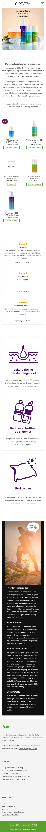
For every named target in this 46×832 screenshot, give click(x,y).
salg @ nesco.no (22, 779)
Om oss (4, 803)
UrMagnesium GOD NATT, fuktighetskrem (11, 214)
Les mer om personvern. (28, 749)
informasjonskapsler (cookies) (20, 735)
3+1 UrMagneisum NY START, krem (11, 177)
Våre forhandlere (8, 806)
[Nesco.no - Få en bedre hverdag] (23, 4)
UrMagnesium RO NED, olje (34, 141)
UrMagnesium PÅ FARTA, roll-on (11, 141)
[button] (3, 4)
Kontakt (5, 809)
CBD (21, 107)
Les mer (11, 184)
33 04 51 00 (13, 773)
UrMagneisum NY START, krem (34, 177)
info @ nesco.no (24, 776)
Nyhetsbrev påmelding (10, 815)
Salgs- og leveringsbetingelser (13, 812)
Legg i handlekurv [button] (11, 147)
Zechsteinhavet (9, 84)
